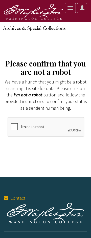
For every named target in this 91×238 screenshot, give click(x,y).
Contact (16, 198)
